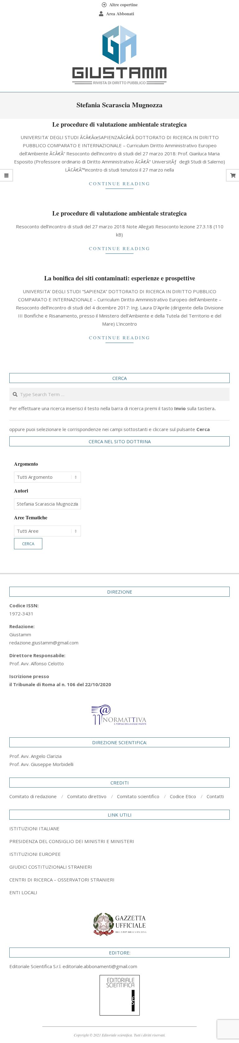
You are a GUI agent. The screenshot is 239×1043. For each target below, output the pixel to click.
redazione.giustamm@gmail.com (43, 642)
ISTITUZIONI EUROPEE (35, 854)
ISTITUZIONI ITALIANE (34, 828)
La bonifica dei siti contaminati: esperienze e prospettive (119, 278)
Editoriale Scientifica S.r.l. (36, 966)
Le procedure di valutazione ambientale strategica (119, 124)
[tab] (119, 841)
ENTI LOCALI (23, 892)
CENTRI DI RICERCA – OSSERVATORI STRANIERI (62, 879)
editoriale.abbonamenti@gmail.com (100, 966)
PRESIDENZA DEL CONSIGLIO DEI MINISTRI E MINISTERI (71, 841)
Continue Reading (119, 183)
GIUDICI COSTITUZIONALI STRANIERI (50, 867)
